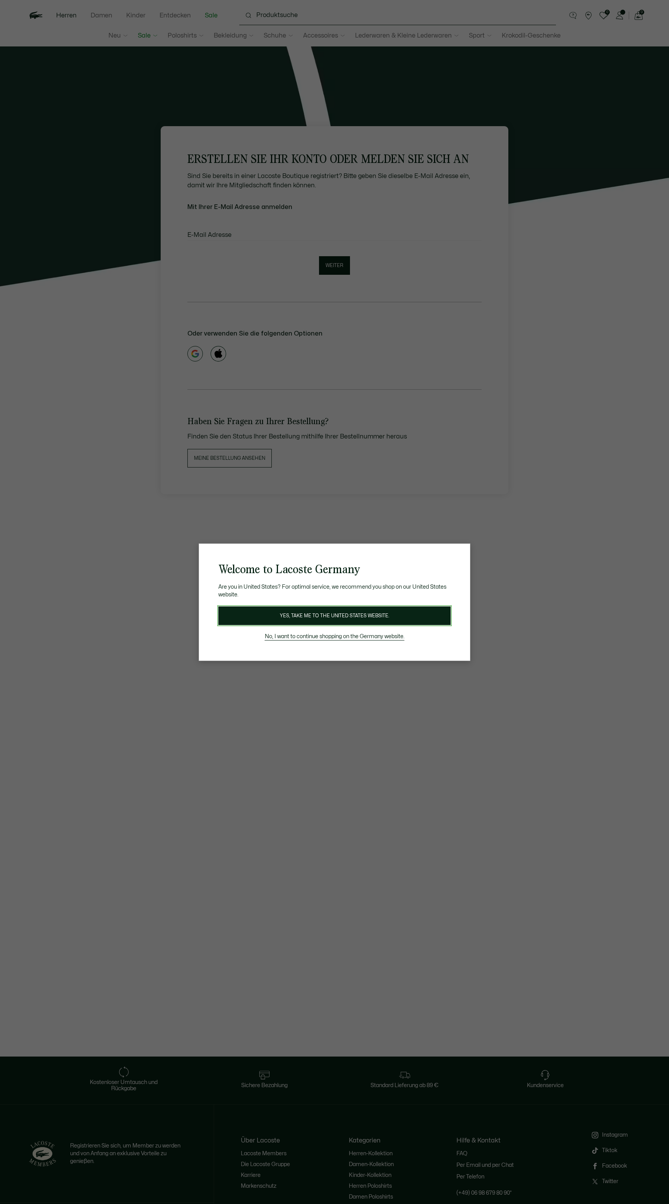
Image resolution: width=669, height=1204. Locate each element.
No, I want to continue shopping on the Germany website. (335, 636)
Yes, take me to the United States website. (334, 615)
